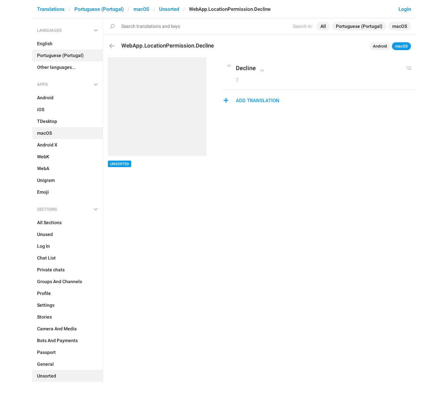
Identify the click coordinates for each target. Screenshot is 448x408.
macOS (141, 9)
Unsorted (169, 9)
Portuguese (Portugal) (99, 9)
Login (404, 9)
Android (380, 46)
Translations (51, 9)
